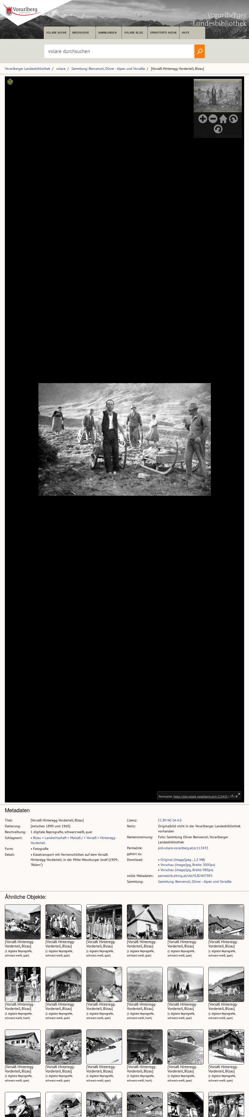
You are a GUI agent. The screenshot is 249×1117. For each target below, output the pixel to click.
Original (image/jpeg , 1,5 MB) (182, 859)
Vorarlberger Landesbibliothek (27, 68)
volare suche (56, 32)
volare (60, 68)
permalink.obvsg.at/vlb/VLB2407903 (185, 876)
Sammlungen (107, 32)
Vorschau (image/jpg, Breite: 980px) (186, 870)
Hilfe (185, 32)
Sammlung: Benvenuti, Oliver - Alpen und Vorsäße (108, 68)
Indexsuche (80, 32)
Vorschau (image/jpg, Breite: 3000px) (187, 865)
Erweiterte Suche (163, 32)
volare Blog (133, 32)
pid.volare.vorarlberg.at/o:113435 (183, 848)
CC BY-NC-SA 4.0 (170, 820)
